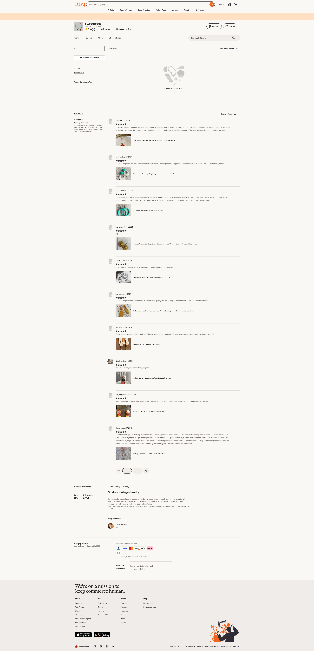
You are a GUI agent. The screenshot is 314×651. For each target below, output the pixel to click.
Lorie (117, 157)
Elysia (118, 120)
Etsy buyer (120, 394)
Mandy (118, 227)
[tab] (89, 48)
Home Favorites (143, 10)
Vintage (175, 10)
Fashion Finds (161, 10)
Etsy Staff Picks (126, 10)
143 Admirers (79, 73)
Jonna (118, 190)
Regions (236, 646)
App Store (83, 634)
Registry (187, 10)
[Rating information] (86, 29)
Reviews (88, 38)
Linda (118, 260)
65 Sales (77, 68)
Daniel (118, 428)
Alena (118, 294)
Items (76, 38)
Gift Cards (200, 10)
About (100, 38)
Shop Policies (115, 38)
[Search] (212, 4)
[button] (214, 26)
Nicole (118, 361)
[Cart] (235, 4)
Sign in (221, 4)
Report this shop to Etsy (83, 82)
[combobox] (147, 4)
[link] (118, 471)
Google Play (102, 634)
